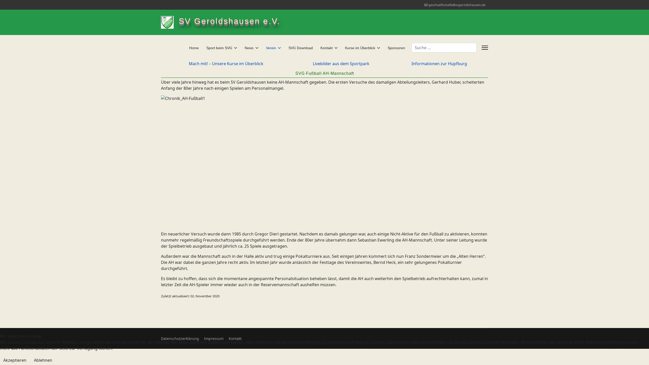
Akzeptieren (14, 360)
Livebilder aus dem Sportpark (341, 63)
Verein (271, 48)
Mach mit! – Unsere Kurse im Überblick (226, 63)
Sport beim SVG (219, 48)
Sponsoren (396, 48)
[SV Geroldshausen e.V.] (170, 22)
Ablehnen (43, 360)
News (249, 48)
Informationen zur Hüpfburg (439, 63)
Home (194, 48)
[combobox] (444, 47)
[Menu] (485, 47)
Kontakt (326, 48)
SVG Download (301, 48)
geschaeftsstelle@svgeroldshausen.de (456, 5)
